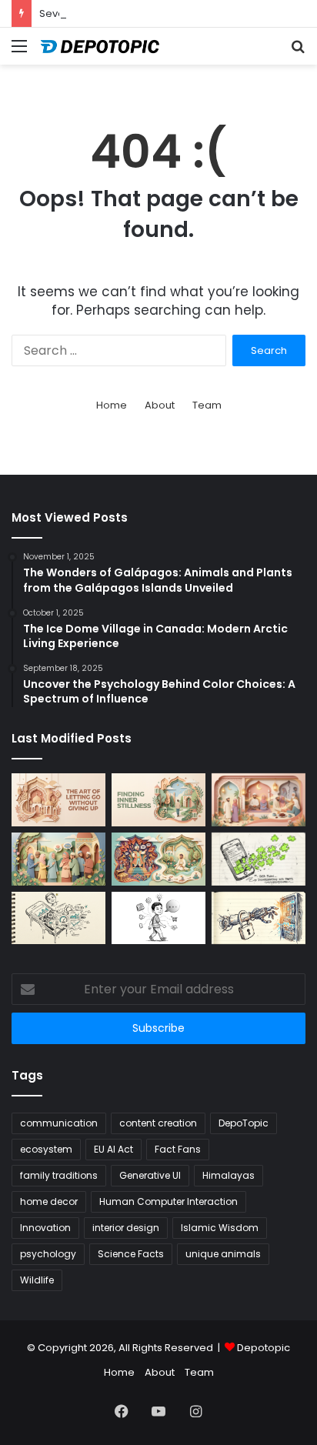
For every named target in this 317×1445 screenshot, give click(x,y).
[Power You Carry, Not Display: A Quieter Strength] (158, 859)
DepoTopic (244, 1123)
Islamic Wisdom (220, 1227)
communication (59, 1123)
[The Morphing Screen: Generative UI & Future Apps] (58, 918)
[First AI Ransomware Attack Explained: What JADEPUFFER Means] (258, 918)
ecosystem (46, 1149)
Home (111, 405)
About (160, 405)
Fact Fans (178, 1149)
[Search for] (297, 52)
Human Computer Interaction (168, 1201)
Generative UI (150, 1175)
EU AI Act (113, 1149)
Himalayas (228, 1175)
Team (207, 405)
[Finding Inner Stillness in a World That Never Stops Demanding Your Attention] (158, 799)
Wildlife (37, 1279)
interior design (125, 1227)
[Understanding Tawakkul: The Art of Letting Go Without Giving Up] (58, 799)
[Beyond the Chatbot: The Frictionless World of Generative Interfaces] (258, 859)
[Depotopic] (100, 46)
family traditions (59, 1175)
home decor (49, 1201)
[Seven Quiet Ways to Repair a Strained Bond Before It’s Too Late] (258, 799)
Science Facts (131, 1253)
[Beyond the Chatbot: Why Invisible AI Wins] (158, 918)
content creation (158, 1123)
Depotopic (263, 1347)
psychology (48, 1253)
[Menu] (19, 52)
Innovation (45, 1227)
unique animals (223, 1253)
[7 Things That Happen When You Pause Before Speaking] (58, 859)
